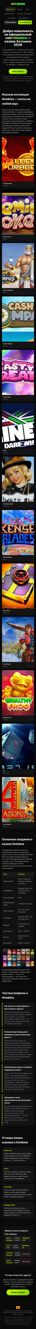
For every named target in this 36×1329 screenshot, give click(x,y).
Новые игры (10, 9)
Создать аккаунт (18, 1292)
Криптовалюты (23, 18)
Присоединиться (25, 22)
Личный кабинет (10, 22)
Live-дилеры (12, 18)
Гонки (27, 9)
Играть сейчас (18, 71)
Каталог (20, 9)
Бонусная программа (24, 14)
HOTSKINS (18, 4)
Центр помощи (9, 14)
